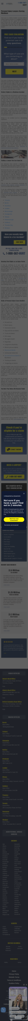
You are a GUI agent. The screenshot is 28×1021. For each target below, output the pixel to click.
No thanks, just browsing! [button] (11, 525)
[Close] (24, 493)
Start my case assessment (14, 519)
